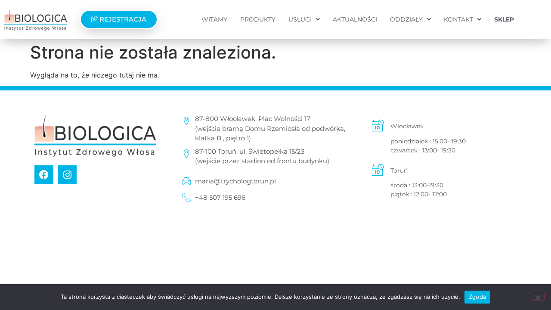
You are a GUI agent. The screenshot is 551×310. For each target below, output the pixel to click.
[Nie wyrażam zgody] (537, 297)
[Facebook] (43, 174)
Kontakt (458, 19)
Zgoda (477, 296)
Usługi (300, 19)
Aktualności (355, 19)
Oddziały (406, 19)
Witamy (214, 19)
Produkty (258, 19)
